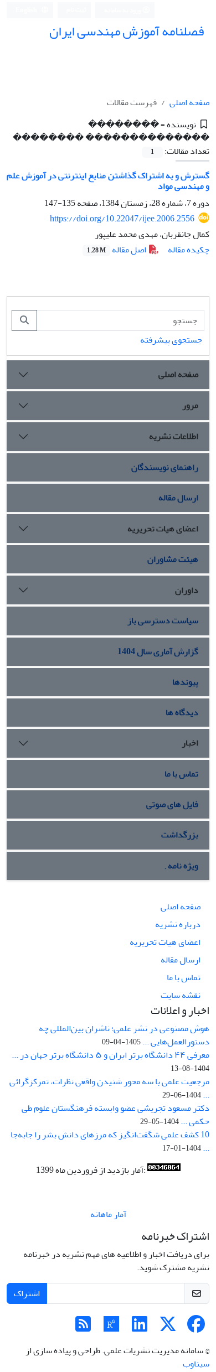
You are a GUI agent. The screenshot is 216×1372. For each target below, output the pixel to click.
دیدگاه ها (182, 712)
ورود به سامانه (123, 10)
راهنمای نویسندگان (164, 467)
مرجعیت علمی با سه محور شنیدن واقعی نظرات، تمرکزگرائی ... (109, 1088)
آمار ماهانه (108, 1214)
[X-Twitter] (168, 1327)
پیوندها (185, 682)
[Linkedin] (139, 1327)
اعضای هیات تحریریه (162, 528)
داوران (186, 590)
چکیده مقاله (188, 249)
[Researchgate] (111, 1327)
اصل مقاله (117, 249)
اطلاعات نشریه (173, 436)
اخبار (190, 742)
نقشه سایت (180, 995)
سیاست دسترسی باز (162, 620)
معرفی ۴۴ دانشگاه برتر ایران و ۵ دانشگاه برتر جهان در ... (110, 1055)
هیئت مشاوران (172, 559)
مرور (190, 405)
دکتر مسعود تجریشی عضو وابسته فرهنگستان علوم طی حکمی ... (115, 1115)
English (27, 10)
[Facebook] (196, 1327)
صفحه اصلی (189, 102)
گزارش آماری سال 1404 (157, 651)
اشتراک (27, 1293)
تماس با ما (181, 773)
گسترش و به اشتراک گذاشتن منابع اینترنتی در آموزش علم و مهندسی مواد (108, 180)
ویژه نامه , (181, 865)
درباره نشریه (177, 924)
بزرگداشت (179, 834)
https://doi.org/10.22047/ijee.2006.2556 (122, 218)
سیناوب (196, 1363)
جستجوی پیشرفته (171, 340)
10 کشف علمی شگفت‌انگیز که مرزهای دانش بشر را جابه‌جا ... (110, 1141)
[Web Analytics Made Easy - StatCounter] (164, 1170)
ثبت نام (76, 9)
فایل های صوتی (172, 804)
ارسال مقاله (178, 497)
